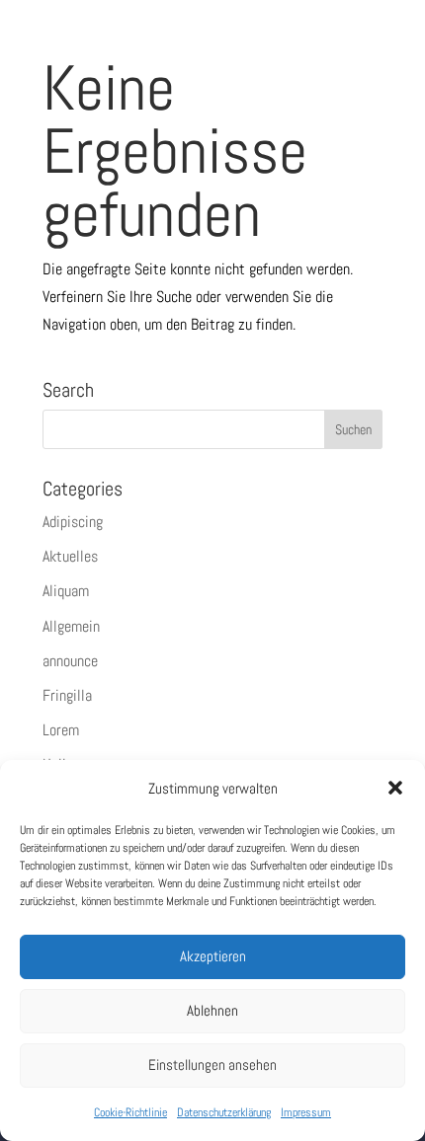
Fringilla (67, 695)
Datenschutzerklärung (224, 1112)
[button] (395, 788)
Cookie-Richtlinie (130, 1112)
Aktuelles (70, 556)
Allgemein (71, 626)
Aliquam (65, 590)
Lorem (60, 730)
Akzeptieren (213, 956)
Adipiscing (72, 521)
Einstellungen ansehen (212, 1064)
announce (70, 660)
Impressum (306, 1112)
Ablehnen (212, 1010)
